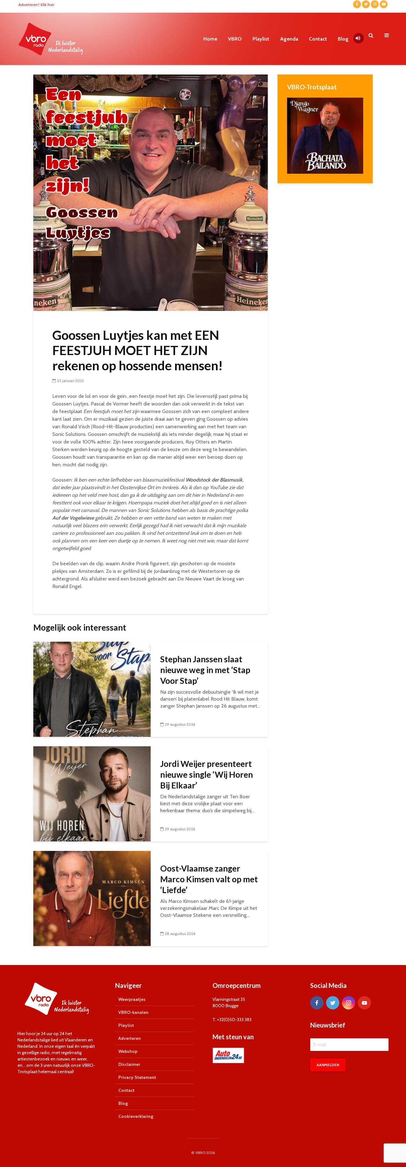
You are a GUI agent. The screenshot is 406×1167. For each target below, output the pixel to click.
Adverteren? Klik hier (36, 4)
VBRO (235, 39)
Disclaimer (129, 1064)
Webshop (127, 1051)
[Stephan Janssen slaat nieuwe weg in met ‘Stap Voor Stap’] (92, 689)
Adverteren (129, 1038)
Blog (343, 39)
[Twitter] (332, 1002)
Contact (318, 39)
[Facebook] (317, 1002)
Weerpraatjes (132, 999)
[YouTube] (364, 1002)
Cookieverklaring (135, 1116)
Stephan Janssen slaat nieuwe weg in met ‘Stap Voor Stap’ (205, 670)
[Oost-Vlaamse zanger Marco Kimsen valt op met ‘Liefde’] (92, 898)
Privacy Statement (137, 1077)
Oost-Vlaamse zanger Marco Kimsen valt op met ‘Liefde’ (209, 879)
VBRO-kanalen (133, 1012)
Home (210, 39)
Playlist (260, 39)
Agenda (289, 39)
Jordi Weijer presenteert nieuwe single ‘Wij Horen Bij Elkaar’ (206, 774)
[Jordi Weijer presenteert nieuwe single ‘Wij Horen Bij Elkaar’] (92, 793)
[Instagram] (348, 1002)
